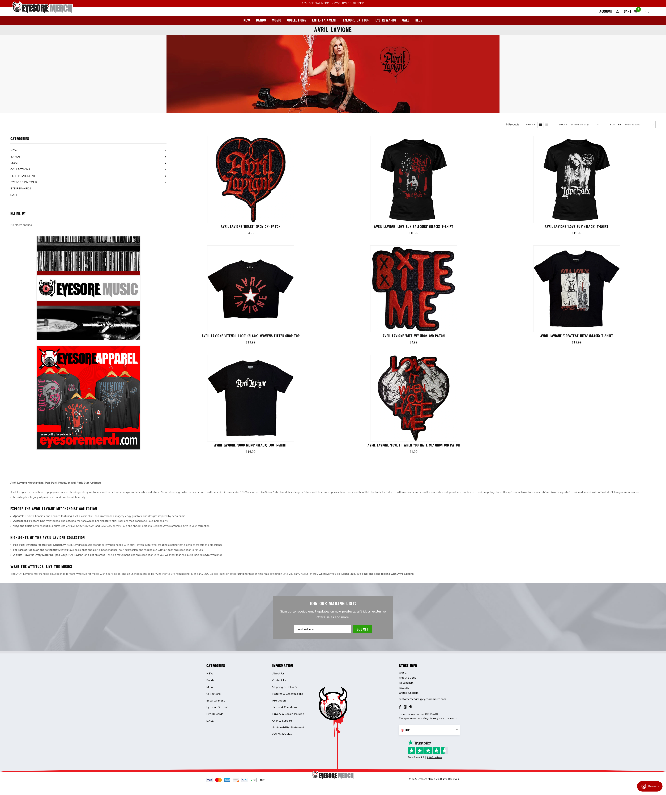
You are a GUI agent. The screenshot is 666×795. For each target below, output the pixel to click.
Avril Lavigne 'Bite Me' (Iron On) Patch (414, 336)
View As (530, 124)
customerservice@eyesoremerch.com (422, 699)
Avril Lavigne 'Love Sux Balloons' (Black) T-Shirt (413, 226)
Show (563, 124)
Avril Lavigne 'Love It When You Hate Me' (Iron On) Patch (414, 445)
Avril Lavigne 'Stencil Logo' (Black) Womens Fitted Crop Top (251, 336)
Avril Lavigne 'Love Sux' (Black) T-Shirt (577, 226)
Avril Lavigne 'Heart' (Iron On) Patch (250, 226)
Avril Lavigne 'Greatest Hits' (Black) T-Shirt (576, 336)
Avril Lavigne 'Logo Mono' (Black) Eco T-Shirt (250, 445)
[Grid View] (540, 125)
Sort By (615, 124)
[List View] (547, 125)
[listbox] (639, 124)
